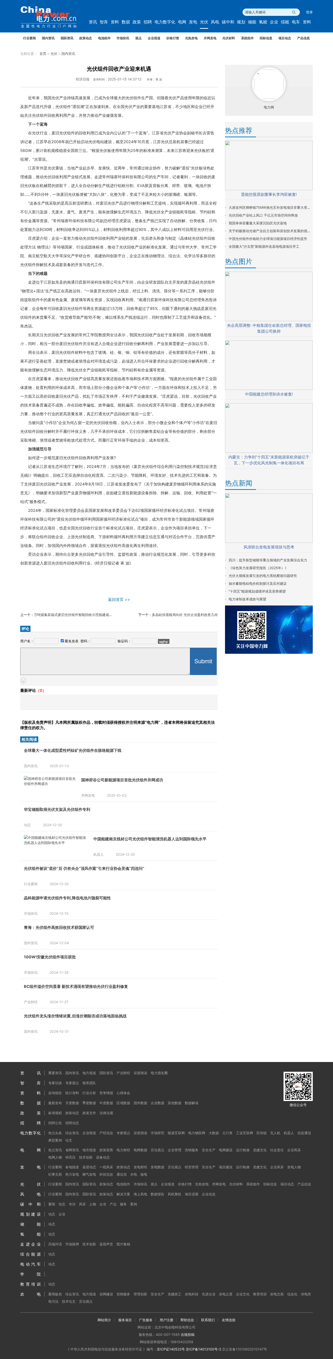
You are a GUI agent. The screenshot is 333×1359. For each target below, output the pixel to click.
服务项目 (125, 1320)
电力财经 (123, 1150)
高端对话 (55, 1244)
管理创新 (140, 1294)
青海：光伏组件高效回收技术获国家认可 (59, 927)
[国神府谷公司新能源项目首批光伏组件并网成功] (50, 784)
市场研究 (157, 1133)
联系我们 (208, 1320)
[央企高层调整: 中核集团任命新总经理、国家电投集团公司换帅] (269, 320)
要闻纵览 (55, 1294)
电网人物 (55, 1157)
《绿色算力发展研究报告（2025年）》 (258, 568)
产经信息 (106, 1133)
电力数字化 (165, 22)
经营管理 (191, 1167)
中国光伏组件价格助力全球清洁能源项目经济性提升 (268, 239)
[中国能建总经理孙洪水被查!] (269, 389)
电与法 (53, 1301)
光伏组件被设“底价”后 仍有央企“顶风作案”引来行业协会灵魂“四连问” (84, 868)
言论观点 (157, 1150)
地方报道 (89, 1073)
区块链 (261, 1133)
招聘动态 (72, 1123)
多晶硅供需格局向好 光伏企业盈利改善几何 (185, 615)
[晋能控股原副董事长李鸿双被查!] (269, 189)
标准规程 (55, 1113)
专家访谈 (55, 1083)
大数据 (214, 1133)
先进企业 (208, 1294)
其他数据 (174, 1103)
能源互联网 (176, 1133)
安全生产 (208, 1150)
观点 (138, 38)
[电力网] (52, 17)
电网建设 (226, 1150)
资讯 (93, 22)
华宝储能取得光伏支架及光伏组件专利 (57, 809)
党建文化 (260, 1150)
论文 (68, 1140)
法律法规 (106, 1113)
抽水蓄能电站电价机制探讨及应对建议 (258, 583)
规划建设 (30, 1214)
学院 (30, 1274)
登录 (309, 12)
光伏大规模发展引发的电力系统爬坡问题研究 (263, 576)
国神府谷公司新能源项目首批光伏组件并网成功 (122, 779)
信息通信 (304, 1133)
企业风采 (294, 1150)
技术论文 (69, 1301)
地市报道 (89, 1150)
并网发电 (210, 38)
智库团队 (89, 1083)
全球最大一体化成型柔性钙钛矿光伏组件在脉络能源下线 (72, 750)
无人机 (275, 1133)
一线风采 (106, 1167)
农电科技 (191, 1294)
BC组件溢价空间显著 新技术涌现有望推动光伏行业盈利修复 (76, 986)
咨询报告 (55, 1093)
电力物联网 (196, 1133)
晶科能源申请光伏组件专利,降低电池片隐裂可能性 (67, 897)
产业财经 (31, 1002)
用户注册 (166, 1320)
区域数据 (123, 1103)
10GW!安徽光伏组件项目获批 (50, 956)
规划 (241, 22)
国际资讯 (67, 38)
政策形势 (106, 1150)
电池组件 (104, 38)
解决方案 (123, 1194)
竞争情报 (106, 1093)
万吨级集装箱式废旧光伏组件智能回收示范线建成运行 (75, 615)
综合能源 (30, 1254)
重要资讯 (55, 1073)
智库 (104, 22)
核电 (143, 1174)
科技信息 (106, 1174)
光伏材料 (228, 38)
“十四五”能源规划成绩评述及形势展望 (257, 591)
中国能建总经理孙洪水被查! (269, 394)
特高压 (70, 1157)
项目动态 (284, 38)
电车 (296, 22)
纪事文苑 (55, 1174)
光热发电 (191, 38)
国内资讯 (48, 38)
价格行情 (172, 38)
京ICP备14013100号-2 (203, 1349)
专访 (72, 1204)
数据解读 (191, 1103)
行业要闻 (29, 38)
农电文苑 (277, 1294)
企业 (274, 22)
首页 (42, 53)
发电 (193, 22)
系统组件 (247, 38)
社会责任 (277, 1150)
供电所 (306, 1294)
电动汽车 (30, 1264)
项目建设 (226, 1167)
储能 (252, 22)
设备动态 (103, 1157)
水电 (133, 1174)
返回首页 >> (119, 599)
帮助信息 (187, 1320)
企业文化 (243, 1294)
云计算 (227, 1133)
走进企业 (30, 1244)
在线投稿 (188, 1334)
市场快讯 (123, 38)
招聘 (148, 22)
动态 (27, 825)
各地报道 (72, 1167)
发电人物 (294, 1167)
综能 (285, 22)
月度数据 (72, 1103)
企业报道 (154, 38)
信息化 (292, 1294)
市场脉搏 (72, 1244)
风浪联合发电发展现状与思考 (269, 547)
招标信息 (266, 38)
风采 (82, 1204)
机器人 (98, 854)
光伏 (204, 22)
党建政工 (174, 1294)
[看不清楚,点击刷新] (163, 641)
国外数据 (140, 1103)
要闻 (51, 1204)
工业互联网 (244, 1133)
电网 (182, 22)
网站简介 (104, 1320)
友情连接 (228, 1320)
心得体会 (123, 1093)
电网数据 (140, 1150)
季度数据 (89, 1103)
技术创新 (86, 1157)
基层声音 (106, 1244)
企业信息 (208, 1194)
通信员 (122, 1174)
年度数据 (106, 1103)
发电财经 (140, 1167)
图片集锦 (123, 1244)
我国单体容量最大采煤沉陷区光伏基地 (258, 223)
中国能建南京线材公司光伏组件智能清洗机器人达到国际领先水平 (149, 838)
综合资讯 (72, 1133)
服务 (123, 1204)
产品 (113, 1204)
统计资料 (72, 1093)
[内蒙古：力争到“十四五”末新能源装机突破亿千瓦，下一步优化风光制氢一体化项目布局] (269, 451)
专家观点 (72, 1083)
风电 (215, 22)
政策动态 (85, 38)
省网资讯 (72, 1150)
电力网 (269, 107)
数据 (126, 22)
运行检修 (243, 1150)
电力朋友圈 (159, 1073)
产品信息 (303, 38)
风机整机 (174, 1194)
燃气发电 (89, 1174)
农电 (30, 1294)
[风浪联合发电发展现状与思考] (269, 541)
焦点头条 (55, 1133)
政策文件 (89, 1113)
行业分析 (89, 1093)
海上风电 (140, 1194)
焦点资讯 (55, 1150)
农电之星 (226, 1294)
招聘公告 (55, 1123)
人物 (92, 1204)
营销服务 (191, 1150)
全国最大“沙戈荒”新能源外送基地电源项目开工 (264, 246)
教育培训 (30, 1284)
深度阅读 (140, 1073)
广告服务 (146, 1320)
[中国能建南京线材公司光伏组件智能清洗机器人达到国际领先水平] (56, 843)
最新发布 (55, 1103)
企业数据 (157, 1103)
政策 (137, 22)
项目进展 (191, 1194)
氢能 (263, 22)
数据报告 (157, 1194)
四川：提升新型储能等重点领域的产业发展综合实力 (268, 560)
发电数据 (157, 1167)
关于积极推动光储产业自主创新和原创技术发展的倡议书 (271, 231)
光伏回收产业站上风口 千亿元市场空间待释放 (263, 215)
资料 (115, 22)
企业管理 (174, 1150)
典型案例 (55, 1140)
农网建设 (106, 1294)
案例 (133, 1204)
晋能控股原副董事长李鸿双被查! (269, 194)
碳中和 (228, 22)
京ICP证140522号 (171, 1349)
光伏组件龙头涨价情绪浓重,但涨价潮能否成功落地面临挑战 (75, 1015)
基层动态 (89, 1167)
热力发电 (72, 1174)
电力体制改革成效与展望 (247, 599)
